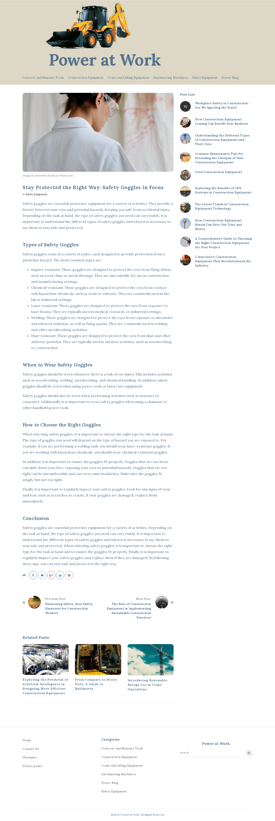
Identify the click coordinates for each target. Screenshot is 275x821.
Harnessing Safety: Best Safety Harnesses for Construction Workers (69, 608)
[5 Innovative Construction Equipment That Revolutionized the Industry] (185, 260)
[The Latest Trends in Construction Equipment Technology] (185, 207)
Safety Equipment (204, 78)
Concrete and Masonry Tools (43, 78)
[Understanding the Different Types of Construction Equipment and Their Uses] (185, 138)
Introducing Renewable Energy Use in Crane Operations (147, 684)
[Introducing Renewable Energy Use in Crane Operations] (151, 659)
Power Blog (230, 78)
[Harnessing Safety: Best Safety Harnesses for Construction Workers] (34, 602)
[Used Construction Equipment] (185, 175)
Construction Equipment (86, 78)
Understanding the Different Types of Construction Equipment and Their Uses (222, 139)
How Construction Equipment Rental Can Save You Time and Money (218, 224)
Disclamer (30, 757)
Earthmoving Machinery (170, 78)
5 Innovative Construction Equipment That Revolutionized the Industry (223, 261)
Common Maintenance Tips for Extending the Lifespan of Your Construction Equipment (219, 158)
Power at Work (105, 59)
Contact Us (31, 749)
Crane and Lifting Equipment (128, 78)
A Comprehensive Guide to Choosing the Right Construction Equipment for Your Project (223, 243)
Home (27, 740)
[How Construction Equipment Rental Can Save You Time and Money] (185, 223)
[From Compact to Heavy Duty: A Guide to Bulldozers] (98, 659)
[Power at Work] (88, 25)
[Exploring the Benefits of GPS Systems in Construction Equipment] (185, 191)
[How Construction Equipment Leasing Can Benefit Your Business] (185, 122)
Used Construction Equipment (218, 172)
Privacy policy (32, 766)
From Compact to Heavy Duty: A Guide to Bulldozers (96, 684)
